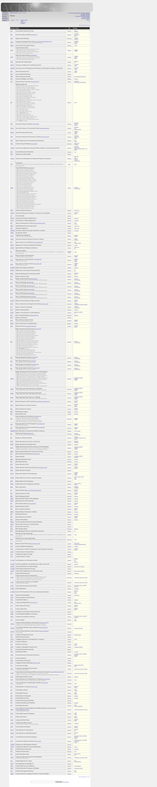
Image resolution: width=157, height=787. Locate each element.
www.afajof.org (35, 81)
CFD (11, 641)
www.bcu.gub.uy (34, 315)
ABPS (11, 42)
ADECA (12, 65)
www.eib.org (38, 329)
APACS (12, 218)
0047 (75, 30)
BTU (11, 531)
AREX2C (12, 230)
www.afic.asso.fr (45, 136)
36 (75, 269)
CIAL (11, 676)
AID (11, 151)
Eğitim (75, 484)
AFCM (12, 128)
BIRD (11, 448)
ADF (11, 71)
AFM (11, 143)
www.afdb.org (33, 55)
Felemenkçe (69, 38)
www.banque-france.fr (30, 326)
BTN (11, 528)
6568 (75, 609)
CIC (11, 686)
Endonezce (69, 433)
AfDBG (12, 132)
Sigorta (75, 159)
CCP (11, 609)
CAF (11, 573)
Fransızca (69, 42)
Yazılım (76, 245)
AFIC (11, 136)
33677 (75, 639)
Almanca (69, 235)
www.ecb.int (31, 167)
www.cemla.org (44, 622)
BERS (11, 397)
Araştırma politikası (78, 312)
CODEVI (12, 744)
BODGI (12, 477)
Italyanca (69, 34)
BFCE (11, 405)
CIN (11, 696)
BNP (11, 464)
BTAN (11, 524)
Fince (69, 164)
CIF (11, 693)
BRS (11, 517)
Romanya (76, 586)
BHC (11, 411)
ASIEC (12, 239)
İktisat (12, 20)
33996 (75, 50)
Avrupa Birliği (77, 188)
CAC (11, 554)
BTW (11, 534)
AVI (11, 252)
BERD (12, 378)
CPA (11, 749)
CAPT (11, 595)
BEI (11, 342)
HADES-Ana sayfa (14, 12)
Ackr (20, 12)
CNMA (12, 733)
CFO (11, 651)
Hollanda (76, 39)
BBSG (11, 273)
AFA (11, 81)
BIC (11, 414)
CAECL (12, 571)
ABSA (11, 45)
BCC (11, 276)
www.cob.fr (38, 741)
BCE (11, 279)
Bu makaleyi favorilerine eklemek (82, 16)
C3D (11, 546)
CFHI (11, 647)
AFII (11, 140)
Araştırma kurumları (78, 628)
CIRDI (12, 709)
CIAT (11, 679)
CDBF (11, 614)
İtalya (75, 35)
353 (75, 760)
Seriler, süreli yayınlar (79, 476)
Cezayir (76, 561)
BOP (11, 481)
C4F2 (11, 549)
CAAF (11, 551)
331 (75, 151)
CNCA (12, 730)
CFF (11, 644)
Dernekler (76, 33)
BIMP (11, 444)
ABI (11, 34)
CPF (11, 751)
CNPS (11, 737)
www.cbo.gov (34, 602)
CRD (11, 766)
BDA (11, 320)
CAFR (11, 586)
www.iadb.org (37, 416)
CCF (11, 605)
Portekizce (69, 264)
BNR (11, 470)
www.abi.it (34, 34)
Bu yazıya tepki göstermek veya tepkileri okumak (79, 12)
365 (75, 591)
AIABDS (12, 148)
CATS (11, 597)
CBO (11, 602)
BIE (11, 434)
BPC (11, 493)
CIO (11, 698)
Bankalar (23, 23)
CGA (11, 662)
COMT (12, 746)
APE (11, 223)
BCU (11, 315)
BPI (11, 503)
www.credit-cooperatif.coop (42, 401)
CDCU (12, 616)
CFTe (11, 660)
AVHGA (12, 248)
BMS (11, 459)
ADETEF (12, 68)
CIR (11, 705)
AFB (11, 124)
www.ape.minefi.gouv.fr (39, 223)
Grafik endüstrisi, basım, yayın (80, 148)
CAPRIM (12, 591)
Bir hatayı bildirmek (85, 14)
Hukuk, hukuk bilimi (78, 665)
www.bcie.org (44, 304)
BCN (11, 309)
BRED (12, 511)
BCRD (12, 312)
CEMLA (12, 624)
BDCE (12, 323)
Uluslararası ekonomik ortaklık (80, 304)
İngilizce (69, 30)
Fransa (75, 125)
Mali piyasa (23, 22)
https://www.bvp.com (34, 543)
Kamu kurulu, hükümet (79, 566)
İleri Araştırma (66, 781)
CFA (11, 637)
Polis (75, 771)
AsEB (11, 235)
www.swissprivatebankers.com (43, 41)
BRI (11, 514)
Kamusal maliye (24, 20)
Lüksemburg (77, 160)
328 (75, 601)
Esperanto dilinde (69, 252)
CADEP (12, 566)
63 (75, 62)
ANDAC (12, 213)
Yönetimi (76, 548)
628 (75, 754)
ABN (11, 38)
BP (11, 490)
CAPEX (12, 588)
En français (4, 14)
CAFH (11, 577)
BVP (11, 543)
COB (11, 741)
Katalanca (69, 282)
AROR (12, 232)
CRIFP (12, 773)
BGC (11, 409)
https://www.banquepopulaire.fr (33, 490)
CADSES (12, 568)
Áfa (11, 102)
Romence (69, 297)
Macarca (69, 102)
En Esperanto (5, 12)
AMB (11, 188)
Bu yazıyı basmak (86, 17)
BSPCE (12, 522)
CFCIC (12, 639)
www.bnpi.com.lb (42, 467)
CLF (11, 716)
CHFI (11, 669)
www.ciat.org (46, 679)
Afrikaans (69, 534)
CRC (11, 761)
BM (11, 456)
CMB (11, 720)
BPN (11, 506)
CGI (11, 665)
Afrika (75, 58)
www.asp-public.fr (37, 242)
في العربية (4, 20)
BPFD (11, 498)
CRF (11, 771)
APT (11, 228)
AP (11, 215)
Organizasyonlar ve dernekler (80, 585)
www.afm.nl (34, 143)
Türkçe (69, 188)
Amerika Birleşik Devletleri (80, 76)
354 (75, 128)
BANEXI (12, 267)
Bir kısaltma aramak (85, 18)
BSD (11, 519)
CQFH (11, 757)
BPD (11, 496)
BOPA (11, 484)
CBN (11, 599)
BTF (11, 526)
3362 (22, 21)
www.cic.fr (34, 686)
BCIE (11, 304)
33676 (75, 45)
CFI (11, 649)
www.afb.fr (36, 124)
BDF (11, 326)
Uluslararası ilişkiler (78, 377)
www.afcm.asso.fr (44, 128)
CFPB (11, 655)
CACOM (12, 564)
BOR (11, 487)
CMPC (12, 723)
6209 (75, 714)
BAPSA (12, 270)
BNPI (11, 467)
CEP (11, 634)
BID (11, 419)
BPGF (11, 500)
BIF (11, 437)
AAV (11, 31)
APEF (11, 226)
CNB (11, 726)
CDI (11, 620)
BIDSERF (12, 431)
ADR (11, 76)
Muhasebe (76, 220)
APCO (11, 220)
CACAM (12, 560)
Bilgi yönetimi (77, 430)
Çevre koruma (77, 753)
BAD (11, 256)
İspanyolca (69, 286)
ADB (11, 50)
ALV (11, 164)
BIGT (11, 441)
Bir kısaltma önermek (85, 15)
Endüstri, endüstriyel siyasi (80, 437)
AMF (11, 210)
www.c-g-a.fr (36, 662)
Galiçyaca (69, 365)
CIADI (12, 673)
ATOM (12, 245)
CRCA (12, 763)
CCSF (11, 611)
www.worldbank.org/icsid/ (56, 672)
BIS (11, 453)
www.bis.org (36, 453)
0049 (75, 720)
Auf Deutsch (5, 18)
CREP (11, 768)
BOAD (12, 473)
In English (4, 16)
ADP (11, 74)
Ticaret (75, 238)
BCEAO (12, 300)
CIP (11, 700)
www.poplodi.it (32, 503)
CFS (11, 658)
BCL (11, 307)
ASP (11, 242)
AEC (11, 79)
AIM (11, 154)
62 (75, 313)
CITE (11, 713)
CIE (11, 690)
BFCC (11, 401)
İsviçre (75, 43)
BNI (11, 461)
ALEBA (12, 158)
